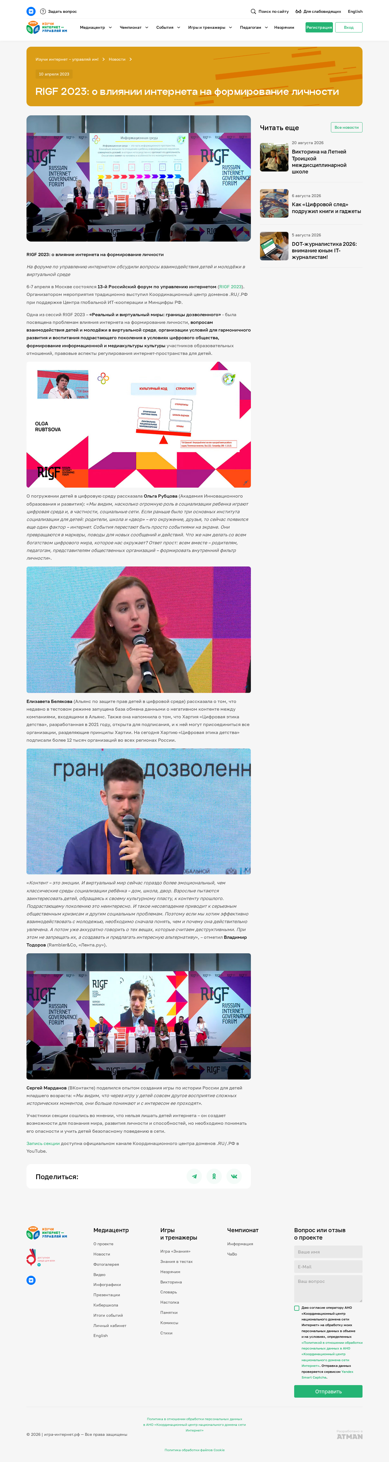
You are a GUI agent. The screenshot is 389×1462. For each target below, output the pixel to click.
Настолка (169, 1302)
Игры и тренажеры (206, 27)
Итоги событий (108, 1315)
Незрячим (284, 27)
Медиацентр (92, 27)
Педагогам (250, 27)
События (164, 27)
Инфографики (107, 1284)
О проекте (103, 1243)
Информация (240, 1243)
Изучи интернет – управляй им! (67, 59)
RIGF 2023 (230, 286)
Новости (117, 59)
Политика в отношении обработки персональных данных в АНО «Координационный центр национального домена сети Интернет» (194, 1425)
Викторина (171, 1281)
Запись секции (43, 1143)
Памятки (169, 1312)
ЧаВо (232, 1254)
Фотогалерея (106, 1264)
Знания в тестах (176, 1261)
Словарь (168, 1291)
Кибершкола (105, 1304)
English (355, 11)
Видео (99, 1274)
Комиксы (169, 1322)
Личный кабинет (109, 1325)
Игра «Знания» (175, 1251)
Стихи (166, 1332)
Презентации (106, 1294)
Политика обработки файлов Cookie (195, 1450)
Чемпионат (131, 27)
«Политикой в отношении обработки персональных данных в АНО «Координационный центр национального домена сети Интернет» (332, 1354)
